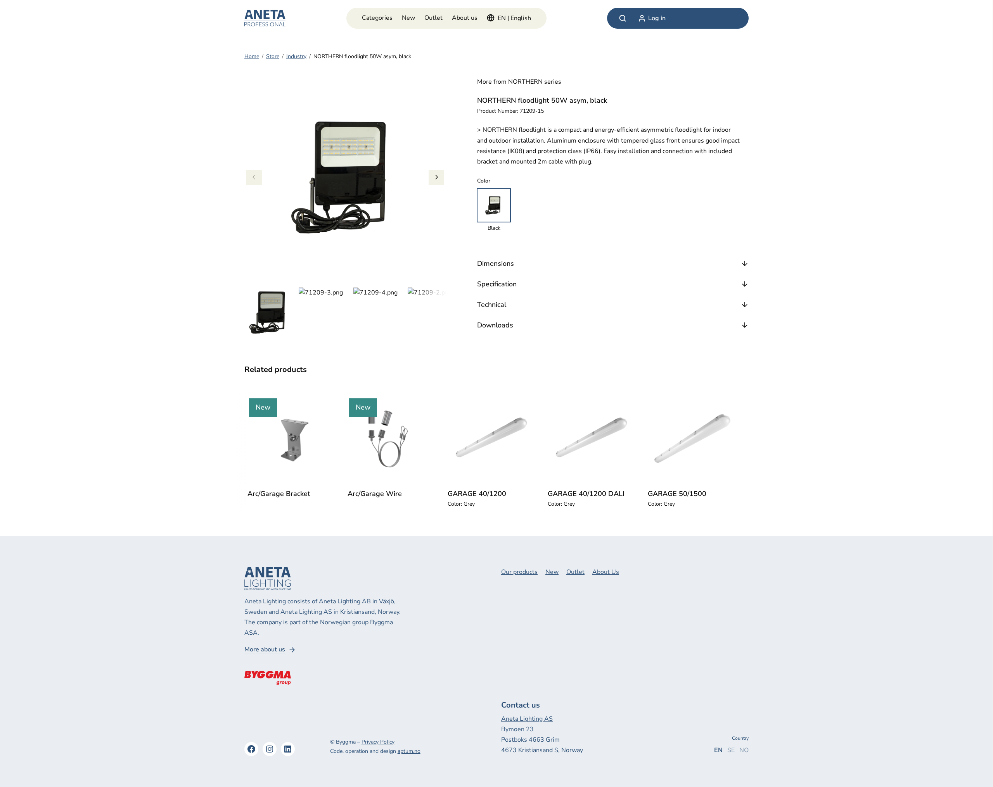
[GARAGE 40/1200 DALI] (590, 439)
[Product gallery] (345, 177)
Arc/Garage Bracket (278, 493)
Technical (491, 304)
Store (272, 56)
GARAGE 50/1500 (677, 493)
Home (251, 56)
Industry (296, 56)
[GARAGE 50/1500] (690, 439)
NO (744, 750)
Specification (497, 284)
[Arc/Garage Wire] (389, 439)
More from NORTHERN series (519, 81)
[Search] (622, 18)
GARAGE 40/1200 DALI (586, 493)
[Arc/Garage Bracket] (289, 439)
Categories (377, 18)
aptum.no (409, 751)
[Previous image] (254, 177)
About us (464, 18)
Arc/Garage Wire (375, 493)
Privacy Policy (378, 742)
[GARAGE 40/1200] (490, 439)
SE (731, 750)
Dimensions (495, 263)
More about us (264, 650)
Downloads (495, 325)
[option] (324, 313)
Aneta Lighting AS (527, 719)
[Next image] (436, 177)
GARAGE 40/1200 (477, 493)
